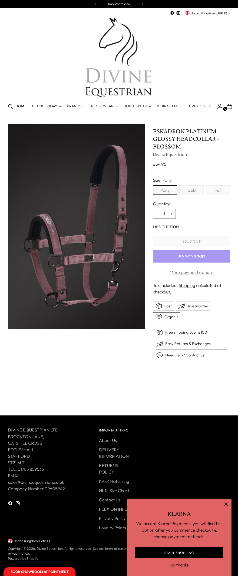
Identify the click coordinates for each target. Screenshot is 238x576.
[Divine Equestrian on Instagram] (178, 13)
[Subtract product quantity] (171, 213)
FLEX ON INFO (113, 509)
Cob (192, 190)
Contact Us (110, 500)
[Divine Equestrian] (119, 57)
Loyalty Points (112, 527)
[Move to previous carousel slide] (215, 400)
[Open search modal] (10, 106)
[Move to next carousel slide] (226, 399)
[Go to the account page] (217, 106)
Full (218, 190)
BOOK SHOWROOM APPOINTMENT (39, 571)
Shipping (187, 285)
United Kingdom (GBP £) (209, 13)
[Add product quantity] (157, 213)
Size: (162, 180)
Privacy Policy (112, 518)
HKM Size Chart (114, 490)
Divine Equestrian (170, 154)
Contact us (195, 354)
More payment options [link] (192, 272)
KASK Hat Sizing (114, 481)
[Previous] (95, 4)
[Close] (226, 504)
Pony (165, 190)
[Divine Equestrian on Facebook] (172, 13)
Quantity (161, 204)
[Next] (142, 4)
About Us (108, 440)
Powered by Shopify (23, 558)
